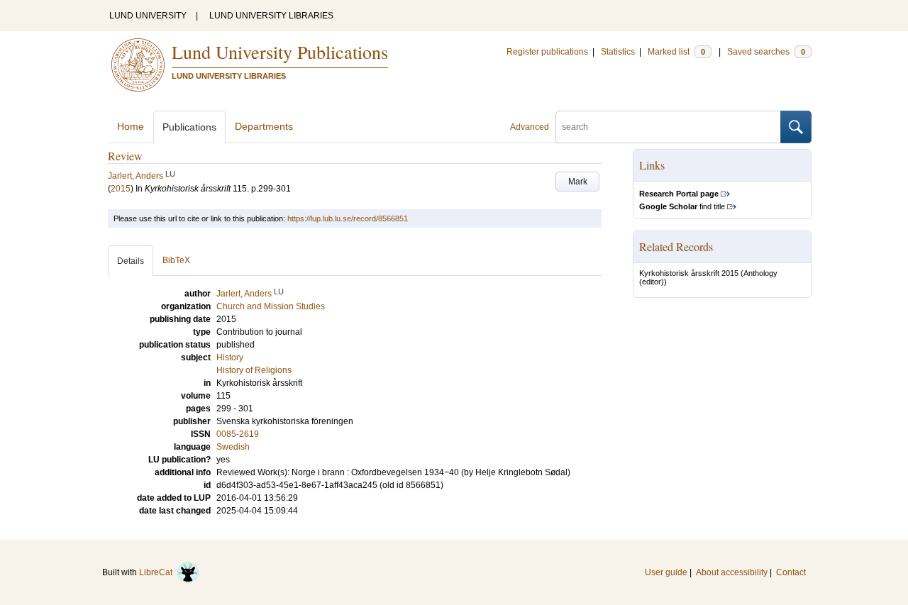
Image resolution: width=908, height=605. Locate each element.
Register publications (547, 52)
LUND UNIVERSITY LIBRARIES (271, 16)
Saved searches (766, 52)
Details (130, 261)
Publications (189, 127)
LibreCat (158, 572)
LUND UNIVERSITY (148, 16)
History (229, 357)
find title (682, 206)
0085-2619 (237, 434)
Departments (264, 126)
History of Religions (254, 370)
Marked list (676, 52)
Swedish (233, 447)
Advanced (529, 127)
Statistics (618, 52)
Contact (791, 572)
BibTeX (176, 260)
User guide (666, 572)
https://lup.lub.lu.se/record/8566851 (347, 218)
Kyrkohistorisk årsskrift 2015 (688, 273)
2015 (121, 189)
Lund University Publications (280, 52)
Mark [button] (577, 182)
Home (130, 126)
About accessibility (732, 572)
